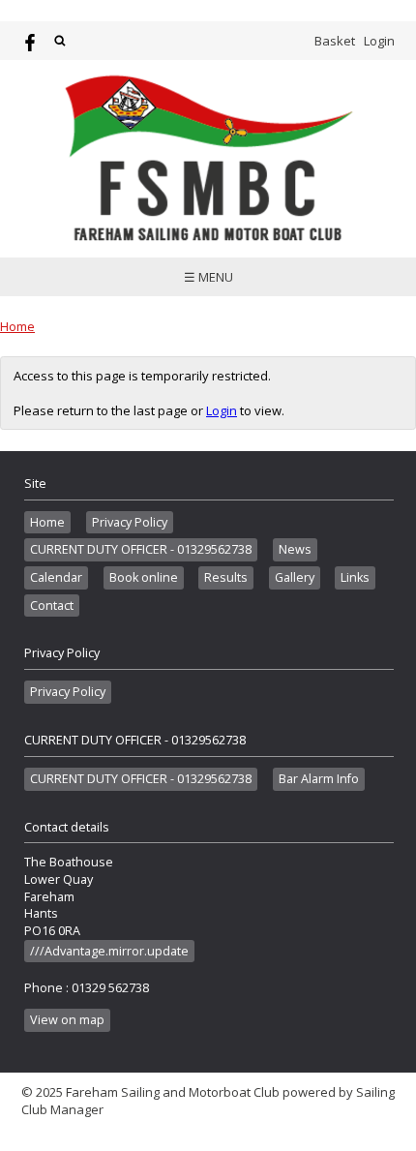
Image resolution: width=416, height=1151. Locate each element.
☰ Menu (208, 277)
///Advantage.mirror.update (109, 951)
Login (379, 40)
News (295, 549)
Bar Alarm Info (319, 779)
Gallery (294, 577)
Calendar (56, 577)
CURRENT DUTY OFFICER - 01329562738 (141, 549)
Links (355, 577)
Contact (52, 605)
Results (226, 577)
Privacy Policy (129, 522)
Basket (334, 40)
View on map (67, 1020)
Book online (143, 577)
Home (17, 326)
